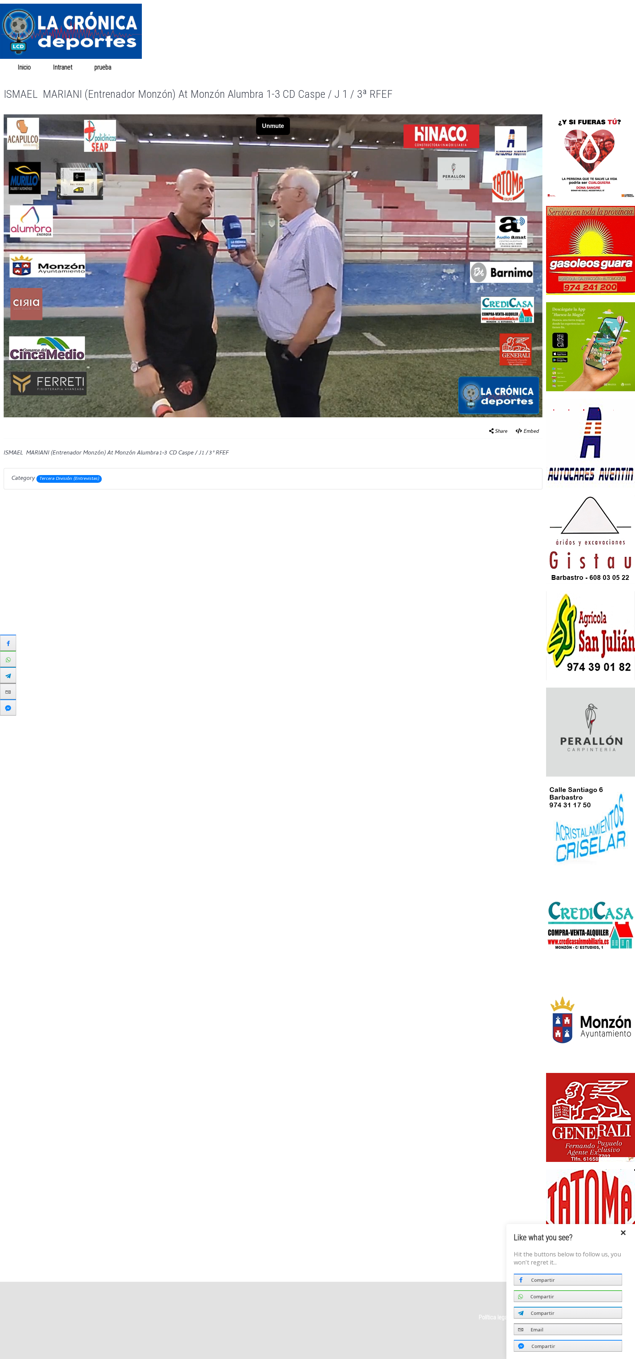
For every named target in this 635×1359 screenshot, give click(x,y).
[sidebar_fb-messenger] (8, 707)
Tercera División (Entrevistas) (69, 479)
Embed (531, 432)
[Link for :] (590, 443)
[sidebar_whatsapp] (8, 659)
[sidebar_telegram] (8, 675)
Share (501, 432)
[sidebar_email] (8, 691)
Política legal (494, 1317)
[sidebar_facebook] (8, 643)
